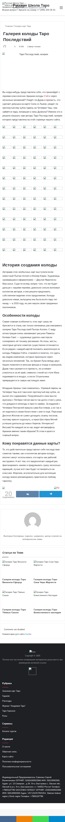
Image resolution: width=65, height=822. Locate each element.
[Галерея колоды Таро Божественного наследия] (48, 599)
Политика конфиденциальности (16, 761)
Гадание (6, 696)
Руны (4, 716)
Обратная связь (9, 751)
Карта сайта (7, 756)
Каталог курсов (9, 731)
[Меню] (61, 8)
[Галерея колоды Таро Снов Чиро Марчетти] (48, 568)
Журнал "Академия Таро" (14, 706)
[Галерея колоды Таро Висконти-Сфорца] (16, 568)
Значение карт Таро (11, 691)
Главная (9, 26)
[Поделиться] (27, 494)
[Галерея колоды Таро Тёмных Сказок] (16, 599)
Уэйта (47, 96)
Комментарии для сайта (16, 634)
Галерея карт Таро (22, 26)
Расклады (6, 701)
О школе (6, 747)
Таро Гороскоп (8, 711)
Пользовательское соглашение (16, 766)
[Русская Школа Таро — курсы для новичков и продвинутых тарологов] (14, 5)
